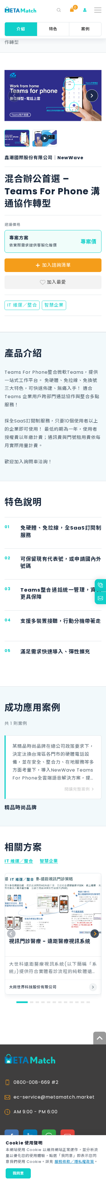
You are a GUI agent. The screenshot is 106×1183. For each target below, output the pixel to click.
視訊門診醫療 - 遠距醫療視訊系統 (49, 941)
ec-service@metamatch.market (54, 1097)
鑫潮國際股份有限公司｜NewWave (44, 158)
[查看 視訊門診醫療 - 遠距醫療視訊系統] (93, 987)
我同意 (18, 1173)
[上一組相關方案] (11, 933)
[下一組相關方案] (94, 933)
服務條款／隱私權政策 (74, 1161)
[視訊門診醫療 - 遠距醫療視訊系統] (53, 903)
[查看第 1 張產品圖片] (17, 138)
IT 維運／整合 (19, 861)
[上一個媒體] (14, 95)
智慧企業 (49, 861)
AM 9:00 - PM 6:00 (36, 1112)
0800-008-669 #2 (36, 1082)
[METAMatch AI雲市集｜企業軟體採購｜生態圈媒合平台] (20, 10)
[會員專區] (85, 10)
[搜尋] (59, 10)
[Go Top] (99, 1038)
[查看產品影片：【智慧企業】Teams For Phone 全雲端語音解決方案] (44, 138)
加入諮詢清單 (56, 265)
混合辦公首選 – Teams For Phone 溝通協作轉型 (51, 39)
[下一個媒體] (92, 95)
